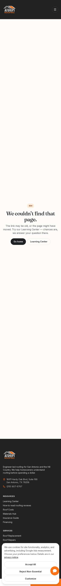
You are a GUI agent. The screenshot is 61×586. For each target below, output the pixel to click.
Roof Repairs (9, 540)
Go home (18, 241)
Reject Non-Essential (31, 571)
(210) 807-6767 (14, 486)
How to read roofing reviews (17, 505)
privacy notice (11, 557)
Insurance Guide (11, 518)
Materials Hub (9, 513)
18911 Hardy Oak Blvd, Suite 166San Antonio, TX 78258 (22, 481)
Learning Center (38, 241)
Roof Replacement (12, 535)
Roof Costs (8, 509)
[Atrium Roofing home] (9, 9)
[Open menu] (55, 9)
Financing (7, 522)
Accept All (30, 564)
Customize (30, 578)
